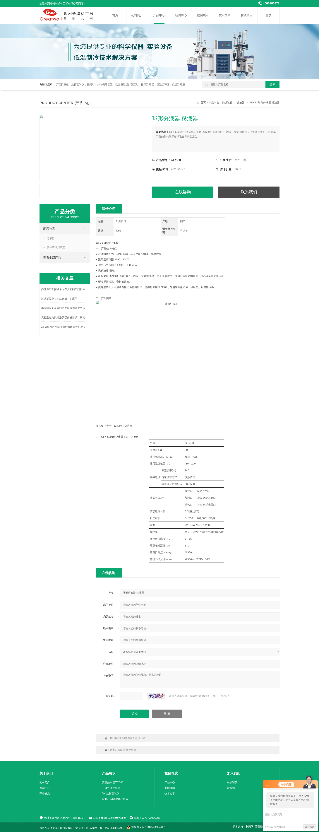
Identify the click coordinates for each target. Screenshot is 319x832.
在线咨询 (183, 192)
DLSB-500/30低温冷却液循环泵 (127, 738)
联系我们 (249, 192)
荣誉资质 (45, 793)
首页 (115, 15)
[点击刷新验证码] (156, 696)
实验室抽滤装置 (56, 247)
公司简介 (137, 15)
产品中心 (159, 15)
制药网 (249, 826)
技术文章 (225, 15)
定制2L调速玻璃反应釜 (123, 750)
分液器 (241, 102)
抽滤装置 (227, 102)
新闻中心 (181, 15)
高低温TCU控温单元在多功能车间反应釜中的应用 (64, 289)
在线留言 (247, 15)
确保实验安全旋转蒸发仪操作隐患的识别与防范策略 (64, 308)
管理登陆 (260, 826)
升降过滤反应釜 (111, 788)
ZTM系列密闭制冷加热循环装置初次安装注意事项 (64, 327)
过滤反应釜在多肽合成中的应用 (59, 298)
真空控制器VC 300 (112, 782)
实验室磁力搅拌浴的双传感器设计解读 (63, 317)
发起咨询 (309, 827)
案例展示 (203, 15)
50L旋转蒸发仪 (110, 793)
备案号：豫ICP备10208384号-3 (107, 828)
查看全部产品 (52, 257)
